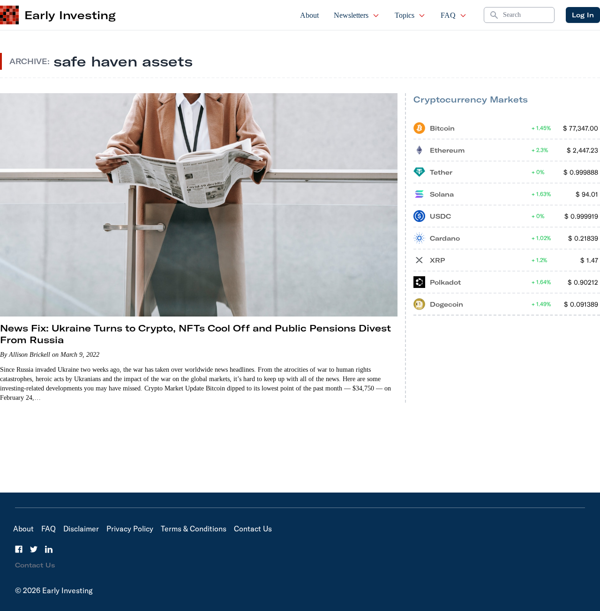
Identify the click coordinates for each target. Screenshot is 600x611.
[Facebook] (18, 549)
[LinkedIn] (48, 549)
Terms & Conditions (193, 528)
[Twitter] (34, 549)
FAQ (448, 15)
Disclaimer (81, 528)
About (309, 15)
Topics (404, 15)
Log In (583, 15)
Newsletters (351, 15)
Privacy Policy (129, 528)
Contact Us (253, 528)
